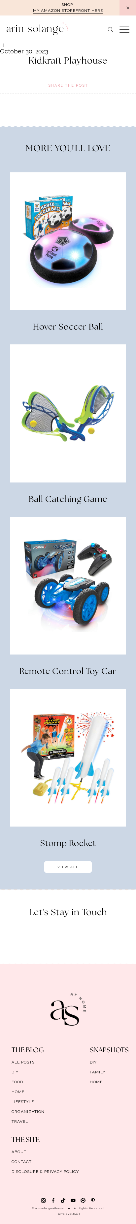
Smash (75, 1213)
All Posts (23, 1062)
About (19, 1152)
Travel (20, 1121)
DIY (15, 1072)
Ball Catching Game (68, 499)
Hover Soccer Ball (68, 327)
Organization (28, 1111)
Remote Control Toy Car (68, 671)
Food (17, 1082)
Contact (22, 1161)
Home (18, 1092)
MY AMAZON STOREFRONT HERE (68, 10)
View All (68, 867)
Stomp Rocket (68, 843)
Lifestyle (23, 1101)
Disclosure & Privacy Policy (45, 1171)
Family (97, 1072)
